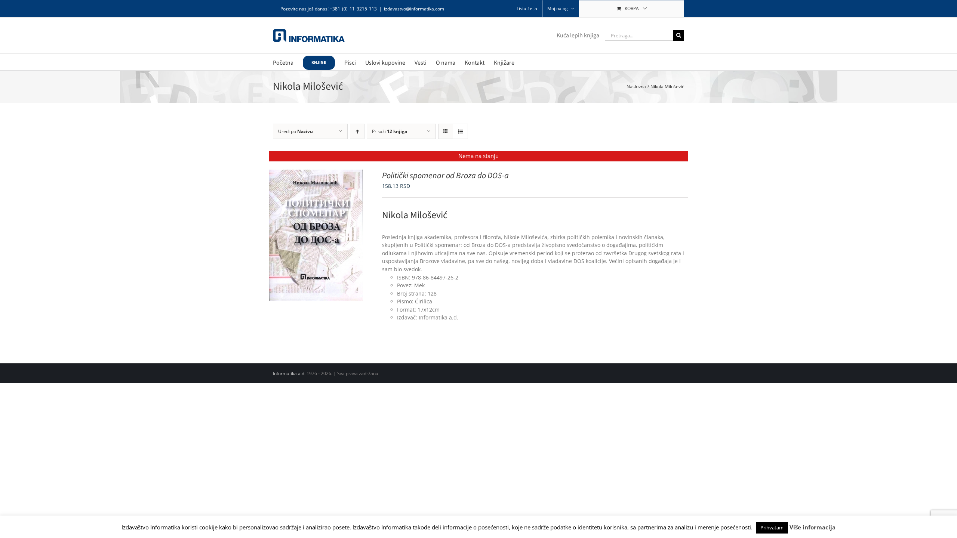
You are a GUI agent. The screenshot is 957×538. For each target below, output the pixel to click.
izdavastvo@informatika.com (414, 9)
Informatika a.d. (289, 373)
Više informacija (813, 527)
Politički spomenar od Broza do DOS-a (445, 176)
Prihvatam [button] (772, 527)
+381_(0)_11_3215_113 (353, 9)
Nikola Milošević (414, 215)
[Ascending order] (357, 131)
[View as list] (460, 131)
